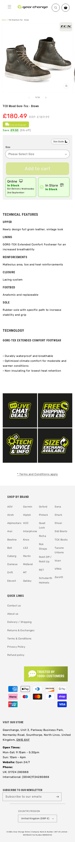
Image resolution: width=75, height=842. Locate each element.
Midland (28, 564)
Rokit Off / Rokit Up (45, 559)
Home (4, 20)
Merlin (27, 556)
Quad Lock (42, 525)
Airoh (10, 514)
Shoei (58, 523)
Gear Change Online (21, 832)
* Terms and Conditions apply (37, 474)
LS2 (25, 547)
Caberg (11, 556)
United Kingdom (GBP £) (35, 818)
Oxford (43, 506)
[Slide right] (46, 98)
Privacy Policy (16, 646)
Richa (42, 536)
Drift (10, 572)
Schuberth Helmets (45, 580)
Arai (9, 531)
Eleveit (11, 580)
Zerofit (59, 577)
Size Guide (58, 141)
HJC (26, 523)
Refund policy (16, 655)
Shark (58, 514)
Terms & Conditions (19, 638)
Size (7, 147)
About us (12, 613)
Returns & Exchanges (20, 630)
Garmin (27, 506)
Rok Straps (43, 546)
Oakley (27, 580)
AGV (10, 506)
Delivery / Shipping (19, 622)
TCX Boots (61, 539)
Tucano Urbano (59, 550)
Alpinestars (13, 523)
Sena (58, 506)
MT (25, 572)
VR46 (58, 568)
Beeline (12, 539)
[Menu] (9, 7)
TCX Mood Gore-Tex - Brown (19, 20)
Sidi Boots (61, 531)
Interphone (29, 531)
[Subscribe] (57, 797)
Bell (9, 547)
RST (41, 569)
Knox (26, 539)
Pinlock (43, 514)
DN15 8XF (23, 739)
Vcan (58, 560)
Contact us (14, 605)
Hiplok (27, 514)
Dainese (12, 564)
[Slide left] (29, 98)
